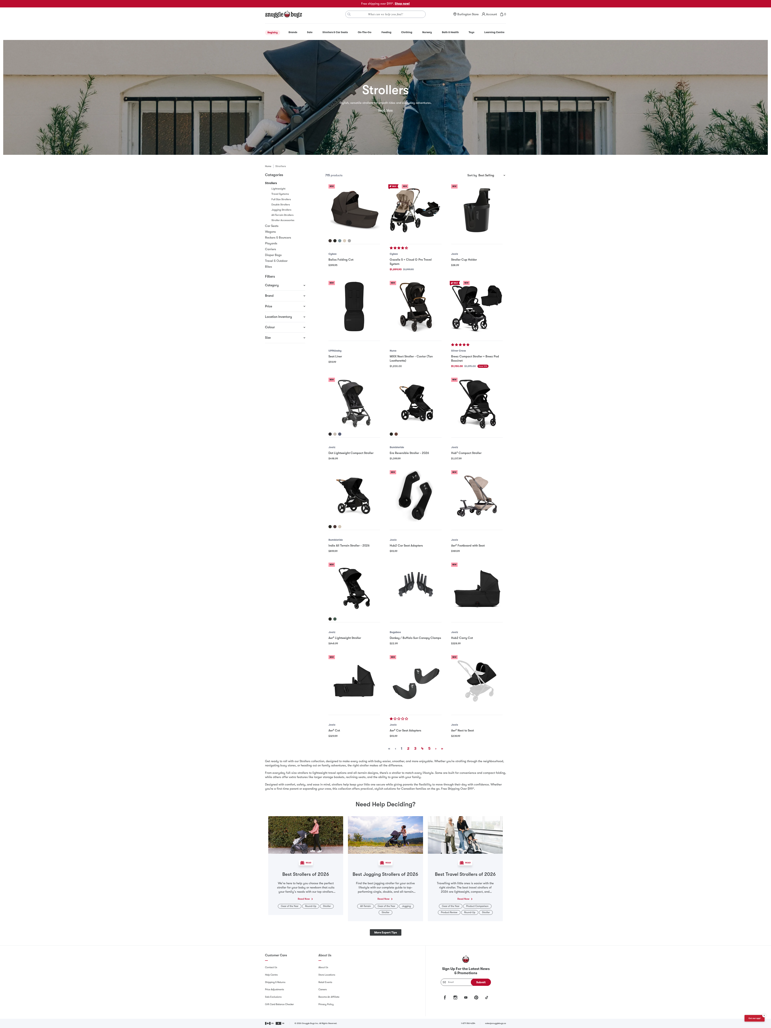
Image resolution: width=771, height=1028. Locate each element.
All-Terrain (365, 906)
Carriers (270, 249)
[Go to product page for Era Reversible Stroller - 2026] (415, 403)
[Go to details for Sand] (339, 526)
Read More (385, 110)
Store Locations (326, 974)
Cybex (332, 253)
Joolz (454, 253)
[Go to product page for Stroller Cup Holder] (477, 210)
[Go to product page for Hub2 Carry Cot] (477, 588)
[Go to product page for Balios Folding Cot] (354, 210)
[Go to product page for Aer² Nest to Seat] (477, 681)
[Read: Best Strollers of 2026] (305, 834)
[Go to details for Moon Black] (335, 240)
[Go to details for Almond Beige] (344, 240)
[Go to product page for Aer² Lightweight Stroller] (354, 588)
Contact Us (271, 967)
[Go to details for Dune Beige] (335, 434)
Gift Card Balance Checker (279, 1004)
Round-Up (310, 906)
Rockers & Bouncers (278, 237)
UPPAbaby (335, 350)
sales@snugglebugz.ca (495, 1023)
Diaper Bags (273, 255)
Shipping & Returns (275, 982)
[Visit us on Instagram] (455, 997)
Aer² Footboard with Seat (468, 545)
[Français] (280, 1023)
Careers (322, 989)
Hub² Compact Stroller (466, 453)
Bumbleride (397, 447)
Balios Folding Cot (340, 259)
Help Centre (271, 974)
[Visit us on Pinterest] (476, 997)
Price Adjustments (274, 989)
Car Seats (271, 226)
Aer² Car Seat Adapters (405, 730)
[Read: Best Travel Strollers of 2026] (465, 834)
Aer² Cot (334, 730)
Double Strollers (280, 204)
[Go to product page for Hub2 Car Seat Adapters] (415, 496)
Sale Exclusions (273, 996)
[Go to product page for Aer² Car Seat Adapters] (415, 681)
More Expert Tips (385, 932)
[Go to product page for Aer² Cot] (354, 681)
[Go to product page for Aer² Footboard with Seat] (477, 496)
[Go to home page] (283, 14)
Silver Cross (458, 350)
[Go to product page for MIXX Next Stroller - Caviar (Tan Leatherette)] (415, 306)
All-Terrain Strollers (282, 214)
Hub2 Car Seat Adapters (406, 545)
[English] (269, 1023)
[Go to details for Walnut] (396, 434)
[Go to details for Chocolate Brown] (330, 240)
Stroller (327, 906)
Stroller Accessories (282, 220)
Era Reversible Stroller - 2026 (409, 453)
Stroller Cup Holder (464, 259)
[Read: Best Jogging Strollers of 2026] (385, 834)
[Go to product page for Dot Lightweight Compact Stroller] (354, 403)
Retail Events (325, 982)
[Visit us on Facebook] (445, 997)
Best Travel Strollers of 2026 (465, 874)
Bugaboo (395, 632)
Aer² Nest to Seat (462, 730)
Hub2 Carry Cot (462, 638)
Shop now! (402, 3)
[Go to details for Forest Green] (335, 619)
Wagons (270, 232)
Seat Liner (335, 356)
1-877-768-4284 (468, 1023)
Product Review (449, 912)
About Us (323, 967)
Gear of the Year (289, 906)
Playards (271, 243)
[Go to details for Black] (391, 434)
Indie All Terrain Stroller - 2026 (349, 545)
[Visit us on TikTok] (487, 997)
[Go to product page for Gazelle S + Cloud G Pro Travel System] (415, 210)
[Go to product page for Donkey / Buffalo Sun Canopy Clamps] (415, 588)
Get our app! (755, 1018)
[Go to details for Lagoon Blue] (339, 434)
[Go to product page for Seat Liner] (354, 306)
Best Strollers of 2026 (305, 874)
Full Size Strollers (281, 199)
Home (268, 166)
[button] (399, 248)
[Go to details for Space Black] (330, 434)
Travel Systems (280, 193)
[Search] (349, 14)
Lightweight (278, 188)
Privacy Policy (326, 1004)
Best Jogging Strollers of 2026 (385, 874)
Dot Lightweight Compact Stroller (350, 453)
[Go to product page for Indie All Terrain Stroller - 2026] (354, 496)
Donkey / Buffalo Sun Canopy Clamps (415, 638)
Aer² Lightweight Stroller (344, 638)
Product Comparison (477, 906)
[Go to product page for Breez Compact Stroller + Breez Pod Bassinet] (477, 306)
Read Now (304, 898)
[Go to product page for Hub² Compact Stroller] (477, 403)
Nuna (393, 350)
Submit (481, 982)
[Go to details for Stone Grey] (349, 240)
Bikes (268, 266)
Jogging (406, 906)
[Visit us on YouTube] (466, 997)
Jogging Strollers (281, 209)
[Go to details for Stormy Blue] (339, 240)
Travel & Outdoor (276, 261)
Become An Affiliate (328, 996)
